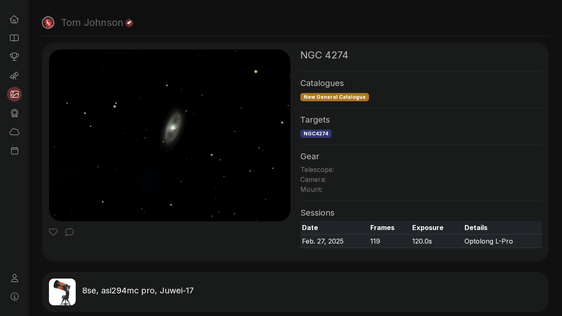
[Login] (14, 278)
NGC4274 (316, 133)
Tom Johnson (92, 22)
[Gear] (14, 113)
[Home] (14, 19)
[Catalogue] (14, 37)
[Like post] (54, 233)
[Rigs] (14, 75)
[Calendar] (14, 150)
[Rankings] (14, 56)
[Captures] (14, 94)
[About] (14, 296)
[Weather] (14, 131)
